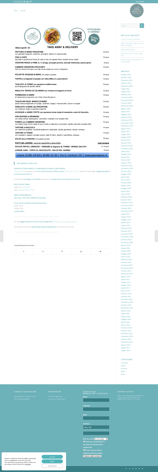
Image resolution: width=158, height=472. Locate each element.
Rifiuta (52, 461)
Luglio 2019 (125, 214)
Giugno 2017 (125, 282)
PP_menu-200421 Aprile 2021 (34, 198)
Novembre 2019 (127, 205)
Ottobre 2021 (126, 171)
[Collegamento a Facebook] (14, 1)
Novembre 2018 (127, 237)
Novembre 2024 (127, 100)
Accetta (52, 457)
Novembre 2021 (127, 168)
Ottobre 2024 (126, 103)
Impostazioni (52, 466)
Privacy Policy (97, 453)
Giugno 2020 (125, 185)
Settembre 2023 (127, 126)
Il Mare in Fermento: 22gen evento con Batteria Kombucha (132, 44)
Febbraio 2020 (126, 197)
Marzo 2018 (125, 257)
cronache (124, 363)
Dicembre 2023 (127, 120)
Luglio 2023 (125, 131)
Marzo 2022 (125, 160)
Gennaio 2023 (126, 143)
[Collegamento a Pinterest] (30, 1)
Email (85, 415)
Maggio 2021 (126, 174)
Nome (85, 397)
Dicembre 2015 (127, 333)
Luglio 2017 (125, 279)
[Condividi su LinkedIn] (81, 251)
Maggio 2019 (126, 220)
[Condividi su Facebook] (23, 251)
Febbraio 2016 (126, 328)
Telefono (86, 424)
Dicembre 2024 (127, 97)
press (123, 374)
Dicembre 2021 (127, 166)
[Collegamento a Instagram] (21, 1)
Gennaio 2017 (126, 296)
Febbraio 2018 (126, 259)
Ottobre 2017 (126, 271)
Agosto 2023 (126, 129)
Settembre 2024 (127, 106)
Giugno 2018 (125, 251)
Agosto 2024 (126, 109)
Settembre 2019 (127, 211)
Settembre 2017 (127, 274)
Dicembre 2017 (127, 265)
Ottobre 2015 (126, 339)
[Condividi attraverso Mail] (100, 251)
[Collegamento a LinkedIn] (27, 1)
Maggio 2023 (126, 137)
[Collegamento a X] (17, 1)
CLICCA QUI (135, 399)
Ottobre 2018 (126, 240)
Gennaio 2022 (126, 163)
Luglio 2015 (125, 348)
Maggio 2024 (126, 114)
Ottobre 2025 (126, 83)
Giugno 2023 (125, 134)
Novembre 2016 (127, 302)
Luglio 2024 (125, 111)
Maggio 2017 (126, 285)
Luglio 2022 (125, 151)
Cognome (86, 406)
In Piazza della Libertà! (128, 49)
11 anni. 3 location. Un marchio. (130, 39)
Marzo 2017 (125, 291)
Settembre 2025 (127, 86)
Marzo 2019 (125, 225)
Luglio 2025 (125, 89)
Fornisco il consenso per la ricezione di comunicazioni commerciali (94, 444)
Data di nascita (88, 439)
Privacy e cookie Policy (56, 399)
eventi (123, 366)
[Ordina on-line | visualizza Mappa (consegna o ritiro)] (156, 236)
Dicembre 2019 (127, 202)
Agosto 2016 (126, 311)
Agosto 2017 (126, 276)
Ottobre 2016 (126, 305)
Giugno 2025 (125, 91)
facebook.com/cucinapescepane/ (63, 222)
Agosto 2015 (126, 345)
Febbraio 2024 (126, 117)
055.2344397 (26, 187)
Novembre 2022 (127, 148)
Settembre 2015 (127, 342)
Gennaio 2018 (126, 262)
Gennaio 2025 (126, 94)
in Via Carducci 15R (71, 171)
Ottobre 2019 (126, 208)
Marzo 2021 (125, 180)
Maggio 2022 (126, 154)
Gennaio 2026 (126, 77)
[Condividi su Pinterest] (62, 251)
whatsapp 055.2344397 (26, 190)
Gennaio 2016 (126, 331)
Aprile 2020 (125, 191)
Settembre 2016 (127, 308)
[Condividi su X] (42, 251)
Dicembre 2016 (127, 299)
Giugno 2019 (125, 217)
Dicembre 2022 (127, 146)
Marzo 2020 (125, 194)
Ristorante (59, 171)
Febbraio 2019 (126, 228)
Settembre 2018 (127, 242)
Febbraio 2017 (126, 294)
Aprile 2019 (125, 222)
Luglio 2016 (125, 313)
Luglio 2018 (125, 248)
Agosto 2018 (126, 245)
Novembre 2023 (127, 123)
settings (28, 464)
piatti (123, 371)
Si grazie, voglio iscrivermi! (92, 456)
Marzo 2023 (125, 140)
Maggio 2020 (126, 188)
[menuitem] (16, 10)
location (124, 368)
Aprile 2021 (125, 177)
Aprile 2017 (125, 288)
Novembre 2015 (127, 336)
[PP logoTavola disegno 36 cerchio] (137, 10)
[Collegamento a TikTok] (24, 1)
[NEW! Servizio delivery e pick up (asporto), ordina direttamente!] (1, 236)
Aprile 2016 (125, 322)
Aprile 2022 (125, 157)
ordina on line (19, 171)
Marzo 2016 (125, 325)
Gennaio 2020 (126, 200)
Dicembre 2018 (127, 234)
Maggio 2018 (126, 254)
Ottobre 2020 (126, 183)
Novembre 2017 (127, 268)
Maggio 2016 (126, 319)
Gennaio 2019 (126, 231)
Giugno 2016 (125, 316)
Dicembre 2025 (127, 80)
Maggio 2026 (126, 74)
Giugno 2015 (125, 350)
